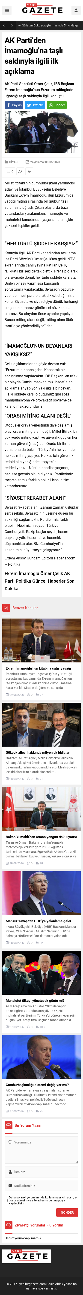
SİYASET (15, 162)
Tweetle (38, 105)
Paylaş (17, 105)
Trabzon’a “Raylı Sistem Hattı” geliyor (45, 25)
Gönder (59, 105)
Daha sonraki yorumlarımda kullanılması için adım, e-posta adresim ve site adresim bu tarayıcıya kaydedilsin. (43, 1200)
